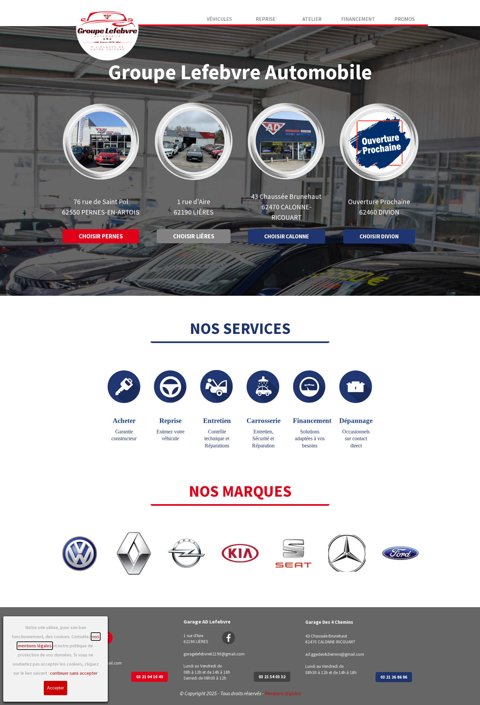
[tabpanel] (101, 207)
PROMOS (404, 19)
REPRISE (266, 19)
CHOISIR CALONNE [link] (286, 236)
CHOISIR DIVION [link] (379, 236)
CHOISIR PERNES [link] (101, 236)
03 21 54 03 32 (272, 677)
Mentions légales (282, 693)
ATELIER (312, 19)
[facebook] (228, 637)
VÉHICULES (219, 19)
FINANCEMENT (358, 19)
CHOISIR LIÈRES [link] (193, 236)
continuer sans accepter (74, 673)
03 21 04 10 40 (149, 677)
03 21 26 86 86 (393, 677)
